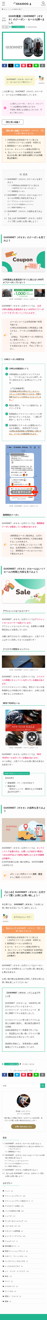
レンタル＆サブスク (14, 1266)
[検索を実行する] (42, 1085)
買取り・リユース (13, 1296)
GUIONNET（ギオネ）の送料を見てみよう (21, 1170)
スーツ (9, 1281)
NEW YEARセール (19, 207)
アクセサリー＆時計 (14, 1206)
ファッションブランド (15, 1196)
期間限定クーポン (18, 191)
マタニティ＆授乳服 (14, 1231)
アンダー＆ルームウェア (16, 1221)
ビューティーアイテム (15, 1236)
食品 (8, 1276)
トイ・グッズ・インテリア (17, 1271)
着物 (8, 1301)
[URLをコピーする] (42, 65)
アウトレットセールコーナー (23, 201)
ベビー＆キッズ (12, 1226)
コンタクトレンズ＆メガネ (16, 1261)
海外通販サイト (12, 1246)
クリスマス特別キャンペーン (23, 204)
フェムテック (11, 1241)
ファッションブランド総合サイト (19, 1201)
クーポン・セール (28, 1064)
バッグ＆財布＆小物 (18, 27)
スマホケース (11, 1286)
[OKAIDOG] (23, 3)
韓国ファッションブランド (16, 1251)
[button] (4, 65)
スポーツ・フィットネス (16, 1256)
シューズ (10, 1216)
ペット (9, 1191)
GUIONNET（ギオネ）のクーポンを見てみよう (23, 1143)
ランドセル (10, 1291)
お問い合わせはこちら (23, 1126)
